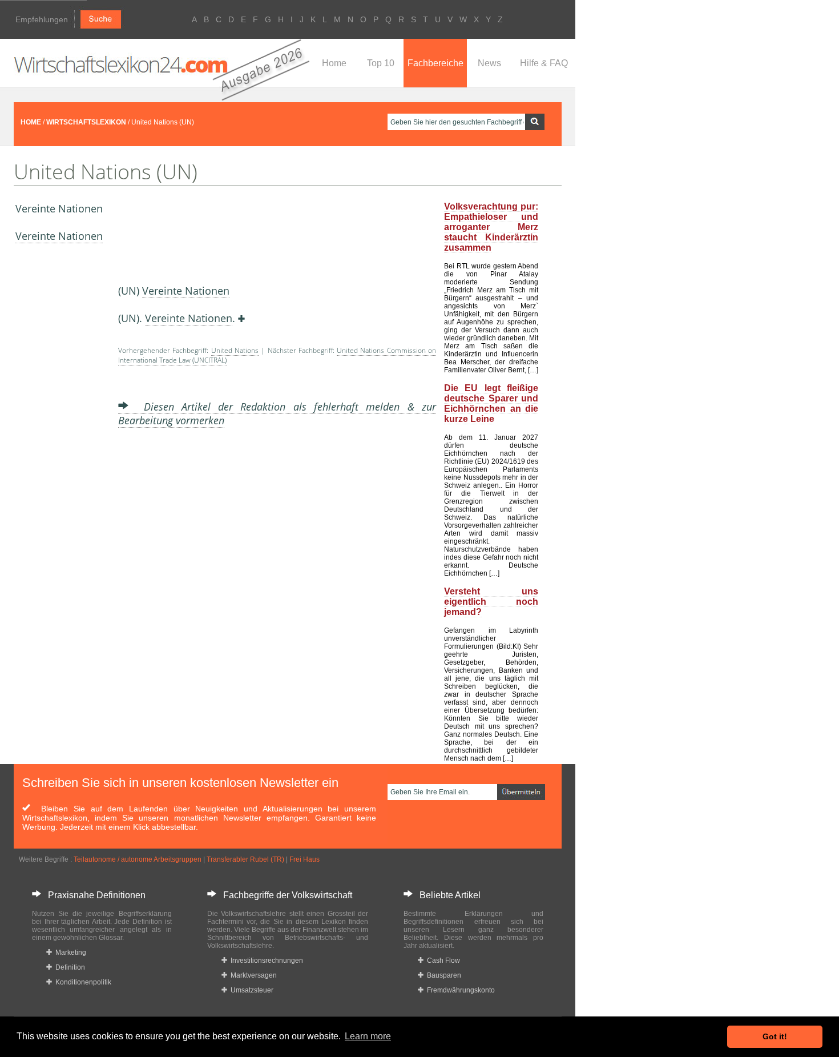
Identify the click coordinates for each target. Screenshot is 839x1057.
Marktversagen (252, 975)
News (489, 63)
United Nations (235, 350)
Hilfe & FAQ (544, 63)
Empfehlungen (41, 19)
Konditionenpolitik (81, 982)
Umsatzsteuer (250, 990)
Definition (68, 967)
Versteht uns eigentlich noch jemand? (491, 601)
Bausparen (442, 975)
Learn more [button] (368, 1036)
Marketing (69, 952)
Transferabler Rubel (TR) (245, 859)
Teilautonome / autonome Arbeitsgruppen (137, 859)
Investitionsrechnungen (265, 960)
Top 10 (380, 63)
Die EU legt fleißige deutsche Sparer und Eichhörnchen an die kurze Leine (491, 403)
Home (334, 63)
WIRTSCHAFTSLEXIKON (86, 122)
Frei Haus (304, 859)
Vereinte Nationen (59, 236)
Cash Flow (441, 960)
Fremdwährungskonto (459, 990)
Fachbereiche (435, 63)
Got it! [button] (775, 1036)
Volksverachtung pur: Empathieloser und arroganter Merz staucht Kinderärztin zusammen (491, 227)
